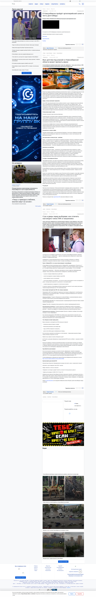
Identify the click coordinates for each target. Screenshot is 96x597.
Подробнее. (68, 587)
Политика (52, 211)
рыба (44, 209)
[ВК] (77, 44)
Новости (31, 4)
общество (48, 209)
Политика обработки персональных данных (76, 574)
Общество (53, 8)
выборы (44, 396)
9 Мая (44, 53)
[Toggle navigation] (83, 4)
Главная (44, 8)
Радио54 (47, 4)
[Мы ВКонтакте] (26, 118)
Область (36, 569)
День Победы (49, 53)
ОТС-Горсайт (54, 49)
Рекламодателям (60, 567)
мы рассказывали (49, 380)
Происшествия (48, 567)
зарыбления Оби (57, 196)
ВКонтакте (45, 36)
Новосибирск (59, 53)
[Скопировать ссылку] (82, 44)
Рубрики (36, 566)
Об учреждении (60, 570)
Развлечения (48, 570)
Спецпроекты (54, 4)
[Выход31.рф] (63, 434)
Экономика (48, 569)
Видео (36, 4)
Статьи (41, 4)
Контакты (62, 4)
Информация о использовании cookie (75, 575)
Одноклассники (46, 38)
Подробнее (80, 593)
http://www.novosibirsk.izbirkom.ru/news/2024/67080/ (53, 358)
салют (54, 53)
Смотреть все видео (63, 561)
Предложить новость (18, 1)
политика (49, 396)
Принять (72, 593)
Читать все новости (27, 73)
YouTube (44, 40)
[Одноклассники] (79, 44)
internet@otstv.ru (77, 405)
